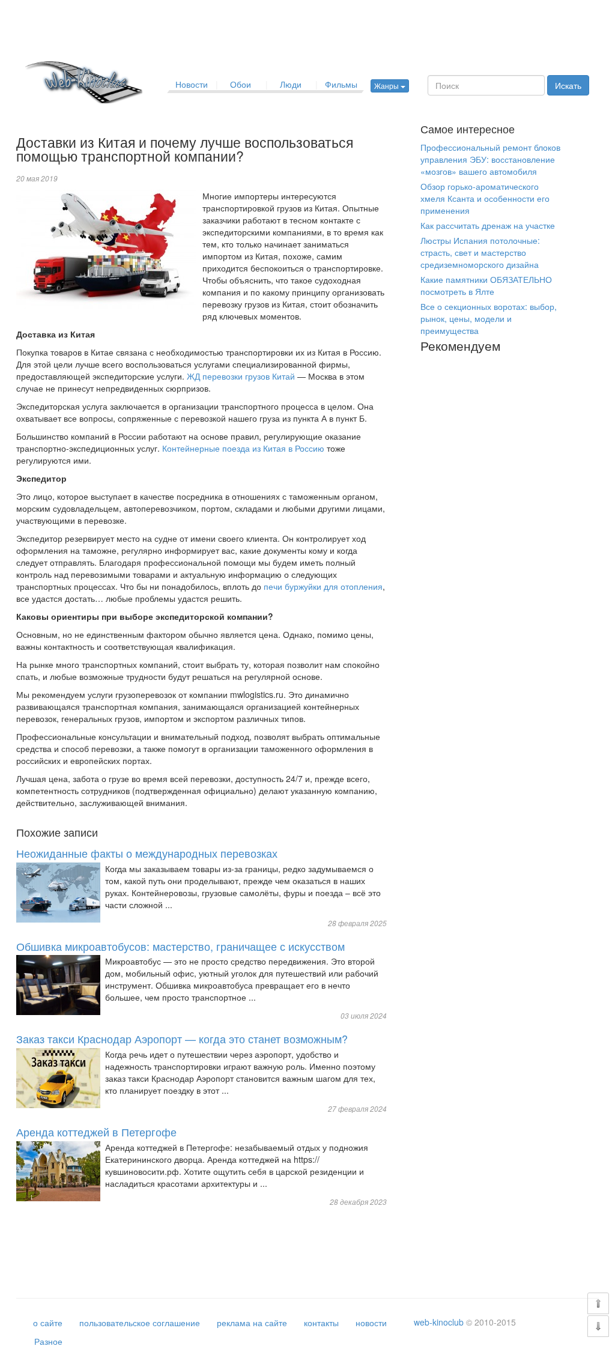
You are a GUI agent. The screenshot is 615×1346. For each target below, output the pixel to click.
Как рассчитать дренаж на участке (487, 225)
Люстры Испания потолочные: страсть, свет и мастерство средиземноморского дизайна (480, 252)
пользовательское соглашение (139, 1323)
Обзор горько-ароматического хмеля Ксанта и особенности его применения (485, 198)
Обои (240, 84)
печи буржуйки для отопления (323, 586)
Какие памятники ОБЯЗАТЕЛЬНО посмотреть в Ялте (486, 285)
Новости (191, 84)
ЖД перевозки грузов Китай (241, 376)
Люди (290, 84)
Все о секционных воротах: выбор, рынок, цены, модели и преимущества (488, 318)
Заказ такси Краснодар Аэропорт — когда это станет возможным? (182, 1038)
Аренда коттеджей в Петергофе (96, 1131)
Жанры (387, 85)
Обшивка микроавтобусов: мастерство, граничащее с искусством (180, 946)
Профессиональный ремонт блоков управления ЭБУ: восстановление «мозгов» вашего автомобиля (490, 159)
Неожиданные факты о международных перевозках (146, 853)
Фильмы (341, 84)
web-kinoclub (439, 1322)
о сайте (47, 1323)
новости (371, 1323)
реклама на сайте (252, 1323)
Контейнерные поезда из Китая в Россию (243, 448)
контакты (321, 1323)
